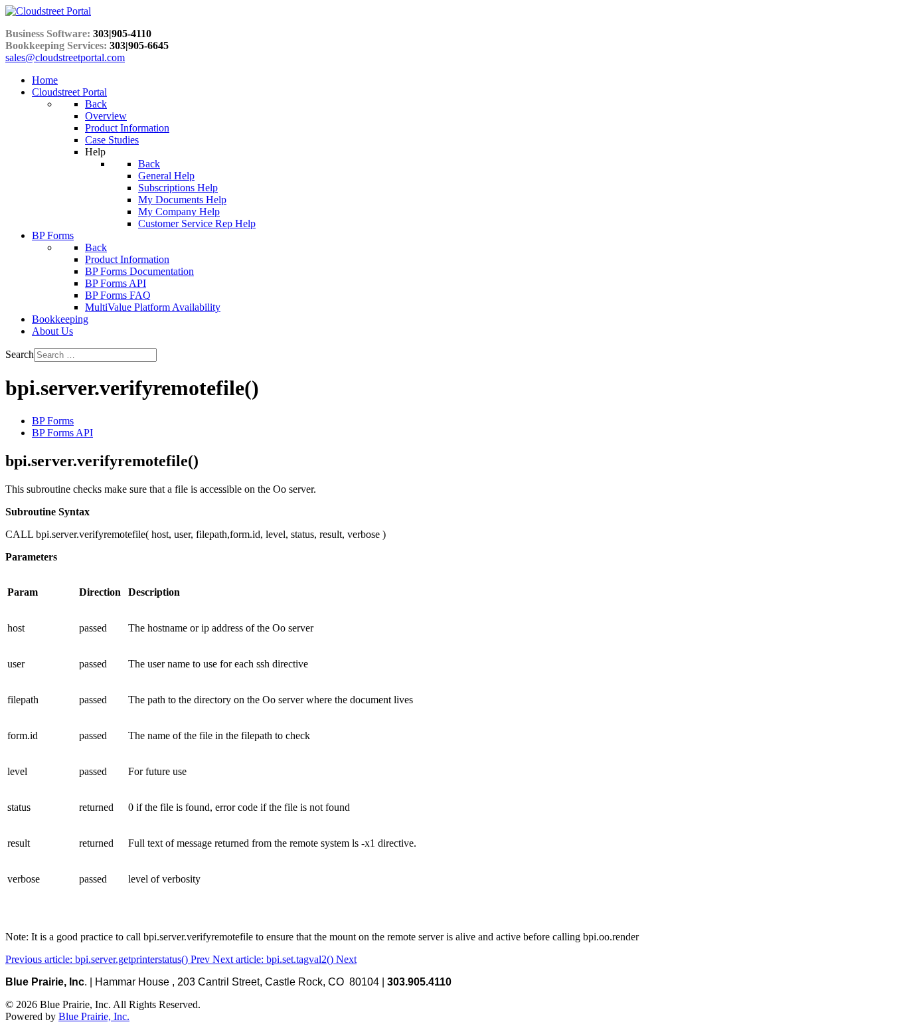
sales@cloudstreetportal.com (65, 57)
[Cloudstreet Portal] (48, 11)
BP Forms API (62, 432)
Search (19, 354)
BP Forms (53, 420)
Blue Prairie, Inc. (93, 1016)
